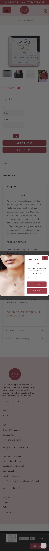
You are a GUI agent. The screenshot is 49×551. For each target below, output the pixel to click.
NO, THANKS (37, 291)
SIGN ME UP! (37, 284)
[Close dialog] (45, 258)
